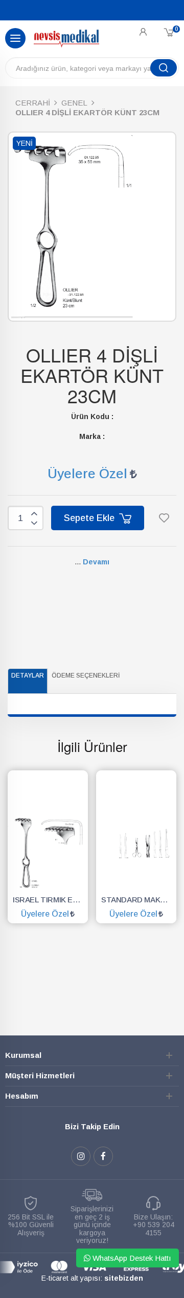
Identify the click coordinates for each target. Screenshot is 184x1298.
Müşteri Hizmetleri (40, 1075)
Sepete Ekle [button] (90, 518)
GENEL (74, 102)
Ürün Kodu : (92, 416)
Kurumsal (23, 1055)
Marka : (92, 436)
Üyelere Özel (87, 473)
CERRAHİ (32, 102)
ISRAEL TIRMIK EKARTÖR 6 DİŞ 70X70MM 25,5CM (50, 899)
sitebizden (123, 1278)
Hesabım (21, 1096)
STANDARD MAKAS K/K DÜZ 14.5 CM (138, 899)
